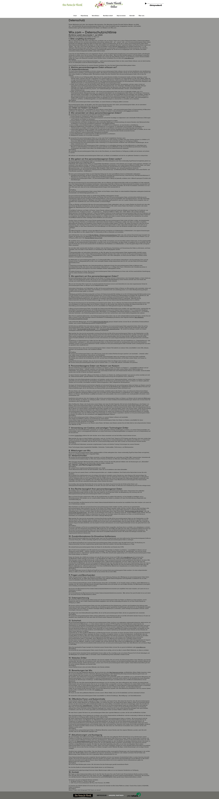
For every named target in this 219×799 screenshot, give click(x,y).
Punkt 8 (107, 123)
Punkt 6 (128, 111)
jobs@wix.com (99, 689)
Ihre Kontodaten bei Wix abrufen (86, 329)
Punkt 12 (100, 414)
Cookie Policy (78, 435)
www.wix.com (122, 46)
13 (88, 401)
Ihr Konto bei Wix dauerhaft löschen (110, 329)
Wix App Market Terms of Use (93, 238)
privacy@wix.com (129, 58)
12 (84, 401)
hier (99, 300)
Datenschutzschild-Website (100, 321)
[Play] (146, 3)
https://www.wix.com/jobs (116, 672)
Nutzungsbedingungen (83, 741)
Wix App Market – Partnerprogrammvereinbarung (103, 235)
